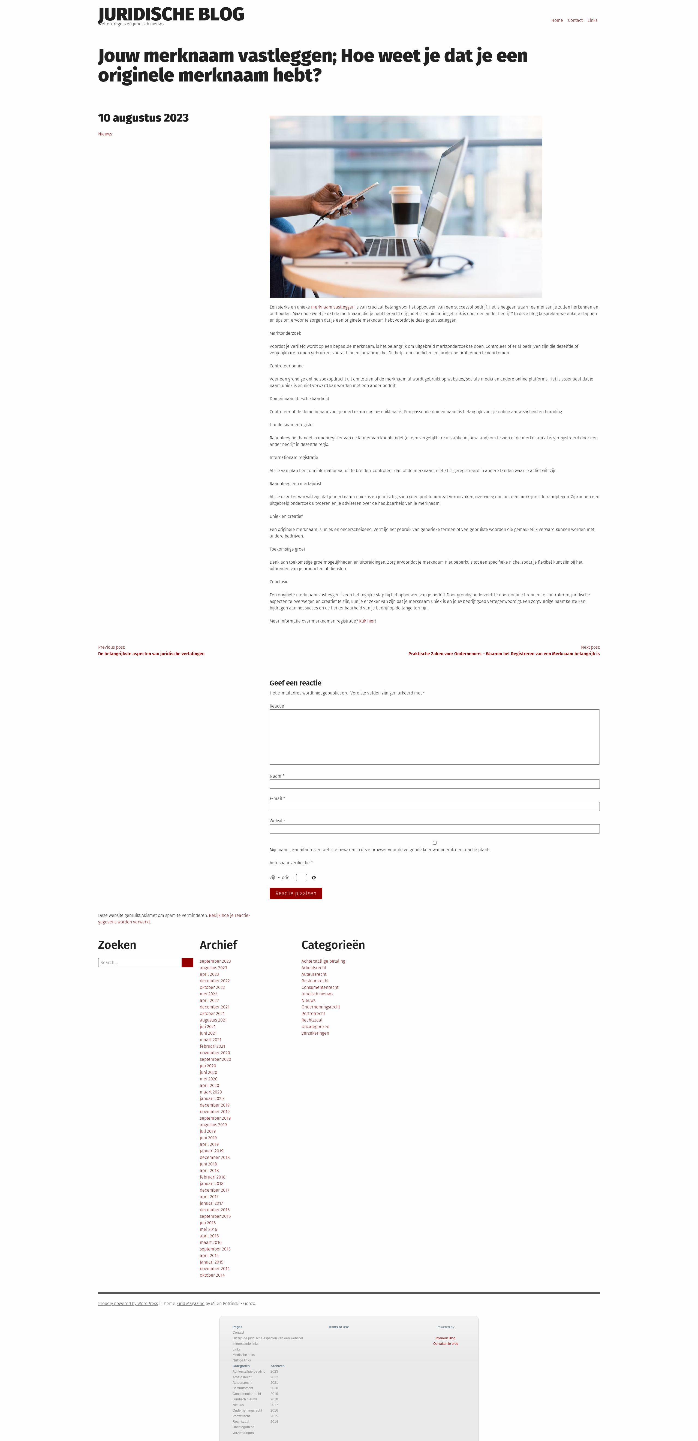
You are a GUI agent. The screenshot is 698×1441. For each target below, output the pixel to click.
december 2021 (215, 1007)
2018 (274, 1399)
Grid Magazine (190, 1303)
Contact (575, 20)
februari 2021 (212, 1046)
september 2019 (215, 1118)
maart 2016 (210, 1242)
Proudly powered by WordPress (128, 1303)
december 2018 (215, 1157)
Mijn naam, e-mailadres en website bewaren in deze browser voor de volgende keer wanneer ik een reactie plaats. (380, 849)
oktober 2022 (212, 987)
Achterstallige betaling (323, 961)
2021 (274, 1383)
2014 (274, 1422)
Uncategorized (315, 1026)
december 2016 (215, 1209)
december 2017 (214, 1190)
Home (557, 20)
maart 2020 (211, 1092)
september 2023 (215, 961)
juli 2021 (208, 1026)
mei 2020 (209, 1078)
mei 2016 (208, 1229)
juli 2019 (208, 1131)
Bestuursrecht (315, 980)
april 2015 (209, 1255)
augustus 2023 (213, 967)
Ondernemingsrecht (321, 1007)
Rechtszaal (312, 1020)
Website (277, 820)
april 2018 (209, 1170)
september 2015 (215, 1249)
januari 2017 (211, 1203)
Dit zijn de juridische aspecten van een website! (268, 1338)
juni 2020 (208, 1072)
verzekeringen (315, 1033)
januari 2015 (211, 1262)
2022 (274, 1377)
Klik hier (367, 621)
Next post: (504, 650)
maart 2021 (210, 1039)
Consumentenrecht (320, 987)
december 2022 (215, 980)
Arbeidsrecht (314, 967)
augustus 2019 (213, 1124)
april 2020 (209, 1085)
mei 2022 (208, 993)
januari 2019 (211, 1150)
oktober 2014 (212, 1275)
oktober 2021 (212, 1013)
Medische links (244, 1355)
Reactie (277, 706)
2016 (274, 1410)
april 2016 (209, 1235)
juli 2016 (208, 1222)
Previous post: (151, 650)
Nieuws (105, 134)
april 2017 (209, 1196)
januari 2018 (212, 1183)
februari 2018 (212, 1177)
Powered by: (446, 1327)
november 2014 (215, 1268)
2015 (274, 1416)
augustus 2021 (213, 1020)
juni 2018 (208, 1164)
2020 (274, 1388)
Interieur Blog (446, 1338)
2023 (274, 1371)
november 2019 (215, 1111)
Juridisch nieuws (317, 993)
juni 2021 (208, 1033)
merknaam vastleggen (332, 307)
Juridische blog (171, 14)
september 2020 (215, 1059)
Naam (277, 776)
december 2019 (215, 1105)
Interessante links (245, 1344)
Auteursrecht (314, 974)
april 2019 (209, 1144)
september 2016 (215, 1216)
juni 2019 (208, 1137)
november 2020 (215, 1052)
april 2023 (209, 974)
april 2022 (209, 1000)
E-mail (277, 798)
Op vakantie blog (445, 1344)
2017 (274, 1405)
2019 (274, 1394)
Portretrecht (313, 1013)
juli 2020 (208, 1065)
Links (592, 20)
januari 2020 (212, 1098)
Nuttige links (242, 1360)
